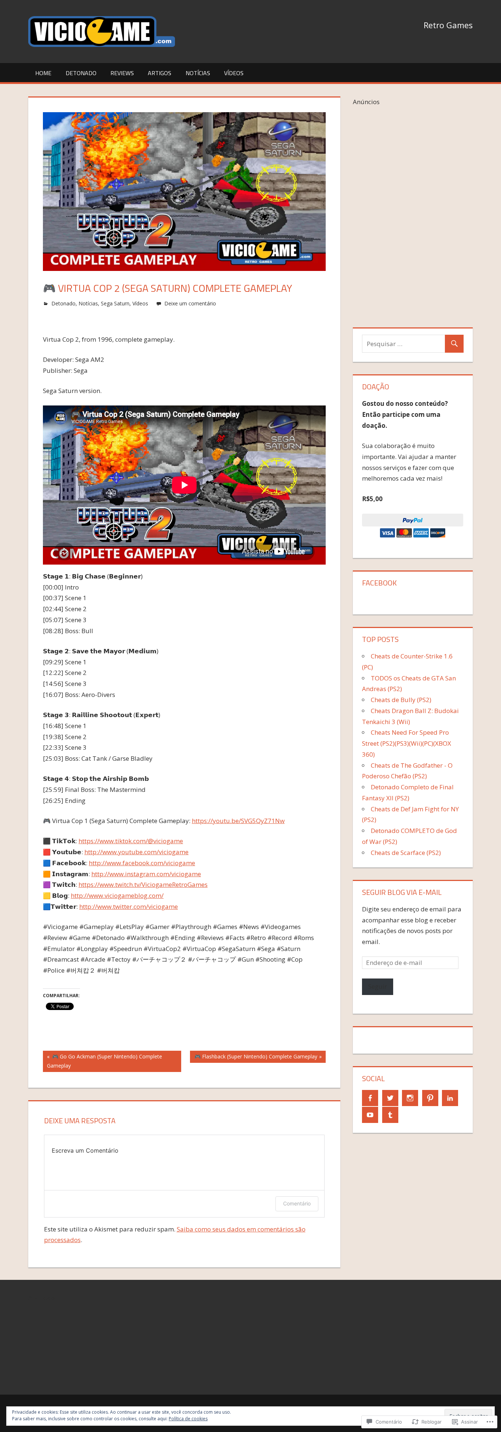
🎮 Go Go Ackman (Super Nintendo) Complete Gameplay (102, 1061)
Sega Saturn (115, 303)
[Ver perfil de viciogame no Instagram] (410, 1098)
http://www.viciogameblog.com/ (117, 895)
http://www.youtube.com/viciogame (136, 852)
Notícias (198, 73)
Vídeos (234, 73)
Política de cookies (188, 1419)
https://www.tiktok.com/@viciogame (130, 841)
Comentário (297, 1203)
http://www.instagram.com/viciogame (146, 874)
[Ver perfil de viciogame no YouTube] (370, 1115)
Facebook (379, 582)
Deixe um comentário (190, 303)
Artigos (159, 73)
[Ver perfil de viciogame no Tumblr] (390, 1115)
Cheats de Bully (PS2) (401, 699)
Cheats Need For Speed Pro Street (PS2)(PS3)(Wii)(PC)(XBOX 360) (406, 743)
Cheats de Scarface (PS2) (406, 852)
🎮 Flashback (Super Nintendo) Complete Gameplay (253, 1058)
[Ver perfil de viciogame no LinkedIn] (450, 1098)
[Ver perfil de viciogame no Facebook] (370, 1098)
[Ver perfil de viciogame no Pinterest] (430, 1098)
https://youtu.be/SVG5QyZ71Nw (238, 820)
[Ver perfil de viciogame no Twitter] (390, 1098)
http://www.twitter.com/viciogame (128, 906)
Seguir (377, 986)
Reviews (122, 73)
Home (43, 73)
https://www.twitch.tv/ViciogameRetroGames (143, 884)
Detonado (81, 73)
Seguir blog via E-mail (402, 892)
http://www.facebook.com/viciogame (142, 863)
